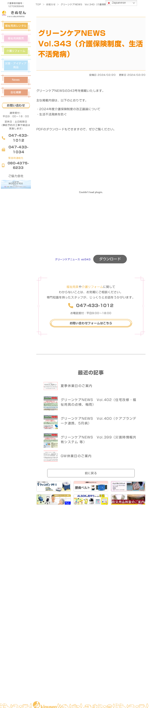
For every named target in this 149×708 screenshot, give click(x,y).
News (16, 80)
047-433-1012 (19, 138)
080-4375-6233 (18, 165)
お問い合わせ (16, 105)
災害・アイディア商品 (16, 65)
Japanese (118, 2)
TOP (38, 4)
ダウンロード (110, 259)
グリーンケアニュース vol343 (73, 259)
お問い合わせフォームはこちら (91, 323)
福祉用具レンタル (16, 26)
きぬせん (18, 12)
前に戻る (91, 473)
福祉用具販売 (16, 38)
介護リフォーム (16, 51)
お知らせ (50, 4)
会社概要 (16, 92)
